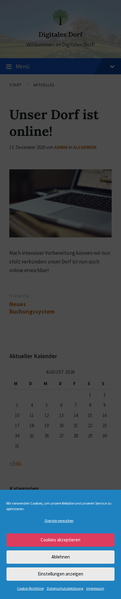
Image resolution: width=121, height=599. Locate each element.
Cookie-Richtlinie (30, 588)
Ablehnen (61, 557)
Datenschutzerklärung (65, 588)
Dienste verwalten (59, 520)
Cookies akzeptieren (60, 540)
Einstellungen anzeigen (60, 574)
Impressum (95, 588)
